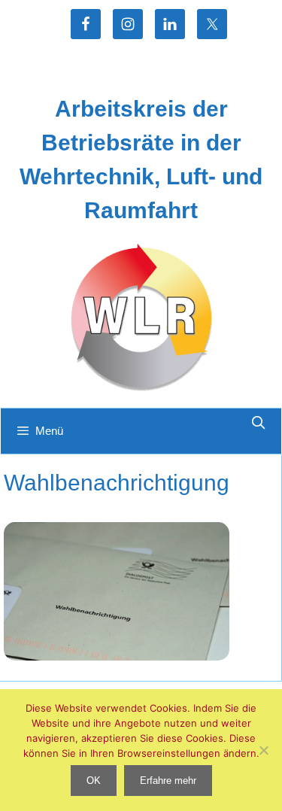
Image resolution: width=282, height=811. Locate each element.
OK (93, 780)
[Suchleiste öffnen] (258, 424)
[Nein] (263, 750)
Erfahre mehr (168, 780)
